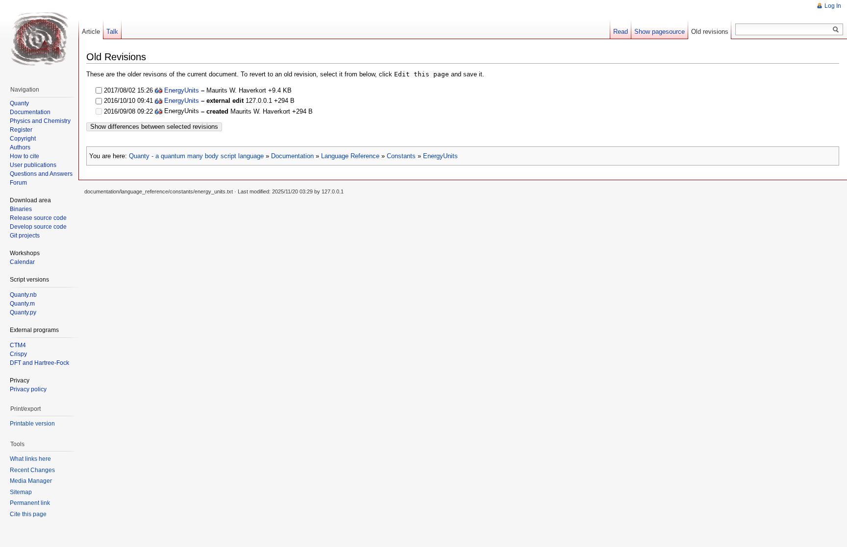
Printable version (32, 423)
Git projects (25, 235)
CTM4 (18, 345)
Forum (18, 182)
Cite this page (28, 514)
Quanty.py (23, 312)
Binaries (21, 209)
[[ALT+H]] (39, 39)
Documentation (292, 156)
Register (21, 129)
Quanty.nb (23, 294)
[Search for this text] (836, 30)
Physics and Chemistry (40, 121)
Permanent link (30, 502)
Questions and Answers (41, 173)
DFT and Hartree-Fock (39, 362)
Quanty (19, 103)
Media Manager (31, 480)
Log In (832, 5)
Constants (401, 156)
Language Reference (350, 156)
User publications (33, 165)
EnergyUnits (181, 90)
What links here (30, 458)
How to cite (24, 156)
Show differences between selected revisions (154, 126)
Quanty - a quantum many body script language (196, 156)
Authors (20, 147)
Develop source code (38, 226)
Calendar (22, 262)
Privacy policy (28, 389)
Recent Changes (32, 470)
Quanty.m (22, 303)
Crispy (18, 354)
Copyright (23, 138)
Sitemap (21, 492)
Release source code (38, 217)
